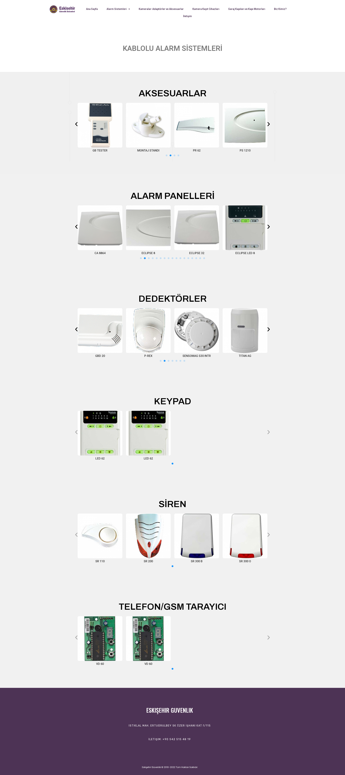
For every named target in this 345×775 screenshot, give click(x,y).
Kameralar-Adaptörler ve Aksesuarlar (161, 9)
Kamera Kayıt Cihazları (205, 9)
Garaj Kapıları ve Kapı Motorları (246, 9)
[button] (166, 155)
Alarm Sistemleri (117, 9)
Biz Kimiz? (280, 9)
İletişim (187, 16)
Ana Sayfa (92, 9)
